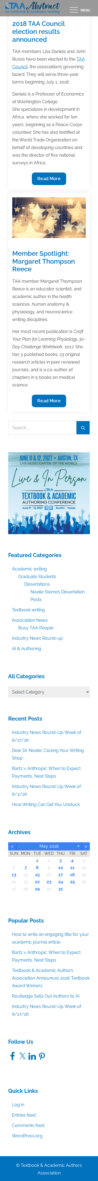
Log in (18, 1104)
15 (37, 874)
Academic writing (29, 569)
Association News (30, 620)
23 (49, 881)
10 (60, 867)
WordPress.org (27, 1135)
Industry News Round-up (37, 638)
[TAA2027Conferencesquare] (49, 492)
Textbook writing (28, 609)
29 (37, 888)
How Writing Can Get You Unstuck (46, 804)
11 (72, 867)
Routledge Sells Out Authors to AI (45, 996)
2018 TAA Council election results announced (38, 31)
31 (60, 888)
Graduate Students (37, 576)
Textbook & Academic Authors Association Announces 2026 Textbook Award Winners (51, 978)
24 (60, 881)
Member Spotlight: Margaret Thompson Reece (43, 261)
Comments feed (28, 1125)
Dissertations (37, 584)
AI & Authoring (26, 648)
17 (60, 874)
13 (14, 874)
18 (72, 874)
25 (72, 881)
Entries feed (24, 1115)
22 (37, 881)
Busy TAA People (35, 627)
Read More (49, 180)
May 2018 (49, 846)
